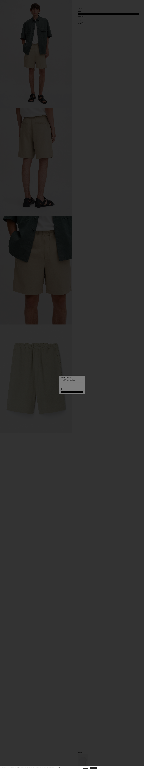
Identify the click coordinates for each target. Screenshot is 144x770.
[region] (72, 768)
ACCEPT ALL (93, 768)
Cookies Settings (85, 768)
